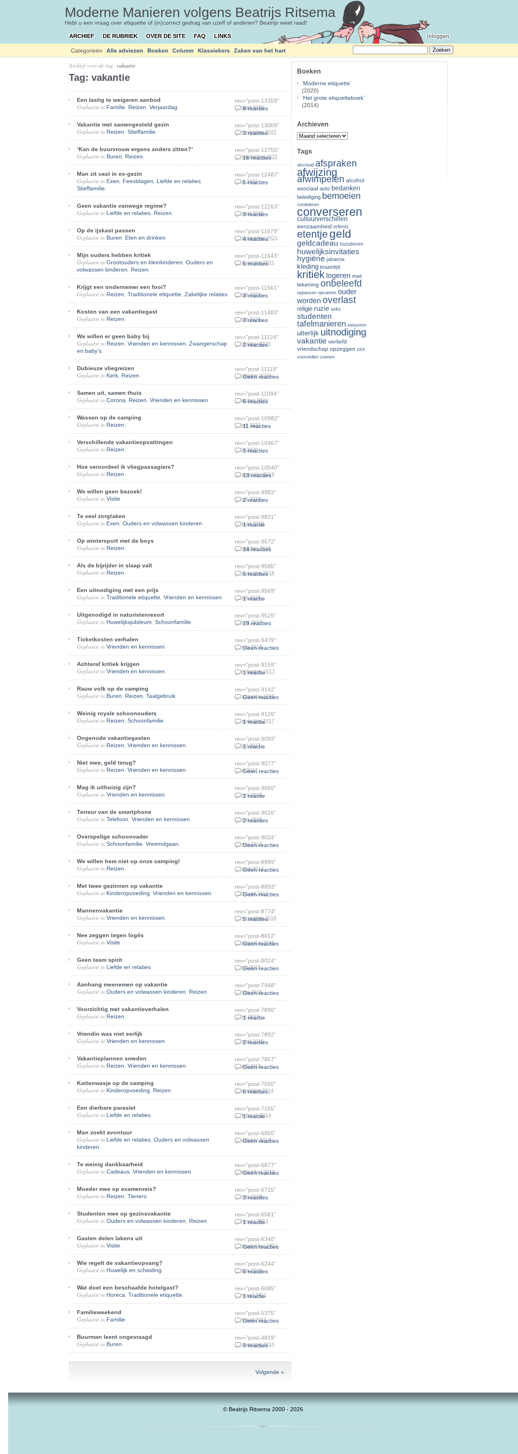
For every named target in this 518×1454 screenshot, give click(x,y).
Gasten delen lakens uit (109, 1238)
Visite (113, 498)
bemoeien (341, 196)
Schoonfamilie (173, 622)
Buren (114, 156)
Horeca (115, 1295)
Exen (112, 181)
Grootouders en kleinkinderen (144, 262)
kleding (307, 266)
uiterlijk (308, 333)
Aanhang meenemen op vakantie (122, 984)
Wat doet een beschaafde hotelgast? (127, 1287)
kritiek (311, 274)
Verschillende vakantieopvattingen (125, 442)
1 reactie (254, 524)
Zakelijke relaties (206, 294)
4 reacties (255, 239)
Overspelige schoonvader (112, 836)
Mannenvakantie (100, 910)
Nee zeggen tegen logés (110, 935)
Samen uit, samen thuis (109, 393)
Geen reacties (261, 376)
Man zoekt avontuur (104, 1132)
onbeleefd (341, 283)
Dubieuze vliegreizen (105, 368)
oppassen (306, 292)
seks (336, 309)
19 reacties (257, 623)
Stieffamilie (141, 132)
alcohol (355, 180)
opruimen (327, 292)
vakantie (126, 65)
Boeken (157, 50)
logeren (338, 276)
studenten (314, 316)
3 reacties (255, 133)
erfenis (340, 227)
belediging (309, 197)
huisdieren (351, 244)
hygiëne (311, 258)
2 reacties (255, 344)
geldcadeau (317, 242)
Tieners (136, 1196)
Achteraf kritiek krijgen (108, 664)
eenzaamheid (314, 226)
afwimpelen (320, 179)
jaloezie (335, 259)
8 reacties (255, 108)
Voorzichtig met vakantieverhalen (123, 1009)
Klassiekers (214, 50)
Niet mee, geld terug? (106, 762)
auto (325, 189)
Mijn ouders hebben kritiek (114, 255)
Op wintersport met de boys (115, 540)
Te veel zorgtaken (101, 516)
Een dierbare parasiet (106, 1107)
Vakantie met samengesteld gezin (123, 124)
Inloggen (438, 36)
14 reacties (257, 549)
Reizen (137, 107)
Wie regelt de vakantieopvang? (120, 1263)
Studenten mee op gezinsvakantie (124, 1213)
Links (222, 36)
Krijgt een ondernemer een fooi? (121, 287)
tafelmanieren (321, 323)
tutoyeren (357, 324)
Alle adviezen (124, 50)
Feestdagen (138, 181)
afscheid (305, 164)
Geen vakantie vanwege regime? (122, 205)
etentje (312, 234)
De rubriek (120, 36)
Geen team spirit (99, 960)
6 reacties (255, 401)
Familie (115, 107)
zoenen (327, 356)
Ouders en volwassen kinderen (162, 523)
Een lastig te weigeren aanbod (119, 100)
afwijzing (317, 172)
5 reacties (255, 182)
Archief (81, 36)
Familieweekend (99, 1312)
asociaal (307, 188)
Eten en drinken (145, 237)
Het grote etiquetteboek (333, 98)
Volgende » (269, 1372)
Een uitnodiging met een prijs (118, 590)
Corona (115, 400)
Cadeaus (118, 1171)
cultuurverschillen (322, 218)
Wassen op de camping (109, 417)
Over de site (165, 36)
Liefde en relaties (179, 181)
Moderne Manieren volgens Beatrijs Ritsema (200, 12)
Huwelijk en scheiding (133, 1270)
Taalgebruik (161, 696)
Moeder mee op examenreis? (116, 1189)
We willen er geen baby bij (113, 336)
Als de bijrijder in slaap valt (114, 565)
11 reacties (257, 426)
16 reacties (257, 157)
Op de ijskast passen (106, 230)
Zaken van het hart (260, 50)
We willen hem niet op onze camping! (128, 861)
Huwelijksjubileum (129, 622)
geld (340, 234)
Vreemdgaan (162, 844)
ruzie (321, 308)
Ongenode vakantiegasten (113, 738)
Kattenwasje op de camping (115, 1083)
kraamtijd (330, 267)
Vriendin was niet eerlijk (109, 1033)
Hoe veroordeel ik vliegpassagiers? (125, 467)
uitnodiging (343, 332)
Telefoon (117, 819)
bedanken (345, 188)
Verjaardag (163, 107)
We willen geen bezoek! (109, 491)
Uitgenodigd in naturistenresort (120, 614)
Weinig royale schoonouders (117, 713)
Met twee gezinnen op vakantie (120, 886)
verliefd (337, 341)
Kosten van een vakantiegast (117, 311)
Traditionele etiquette (154, 294)
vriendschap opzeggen (326, 349)
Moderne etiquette (326, 83)
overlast (339, 300)
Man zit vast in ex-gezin (109, 174)
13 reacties (257, 475)
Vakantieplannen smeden (111, 1058)
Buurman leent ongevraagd (114, 1337)
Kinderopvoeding (128, 893)
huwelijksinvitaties (328, 251)
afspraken (336, 163)
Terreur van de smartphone (114, 812)
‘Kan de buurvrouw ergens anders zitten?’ (135, 149)
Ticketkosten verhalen (107, 639)
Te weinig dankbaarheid (110, 1164)
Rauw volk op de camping (113, 688)
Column (183, 50)
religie (304, 309)
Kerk (112, 375)
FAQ (200, 36)
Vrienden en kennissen (156, 343)
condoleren (308, 204)
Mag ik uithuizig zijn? (106, 787)
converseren (329, 211)
